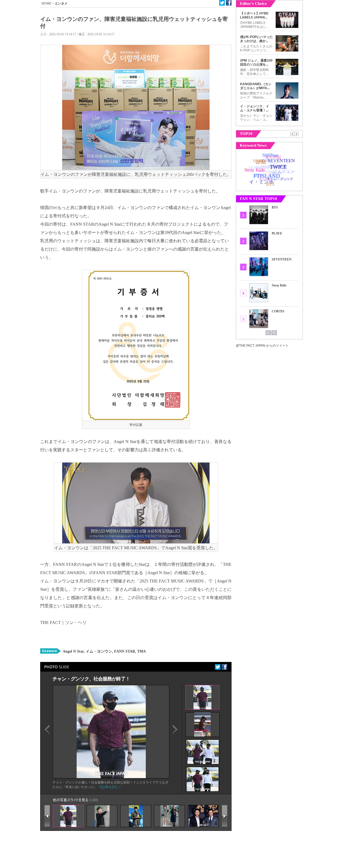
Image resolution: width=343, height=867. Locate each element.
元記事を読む (108, 787)
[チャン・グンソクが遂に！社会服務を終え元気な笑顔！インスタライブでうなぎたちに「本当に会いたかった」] (111, 777)
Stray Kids (279, 285)
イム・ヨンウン (98, 651)
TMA (141, 651)
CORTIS (278, 311)
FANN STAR (124, 651)
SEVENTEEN (282, 259)
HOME (46, 3)
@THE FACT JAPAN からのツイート (262, 345)
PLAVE (277, 233)
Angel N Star (73, 651)
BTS (275, 207)
